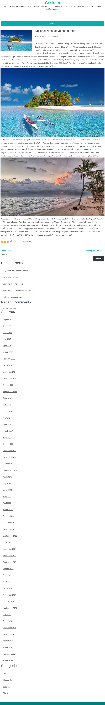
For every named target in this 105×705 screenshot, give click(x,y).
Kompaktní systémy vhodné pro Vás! (18, 290)
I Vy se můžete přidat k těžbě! (15, 271)
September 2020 (10, 608)
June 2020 (7, 621)
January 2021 (8, 588)
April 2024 (7, 424)
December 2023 (9, 451)
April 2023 (7, 503)
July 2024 (7, 405)
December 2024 (9, 372)
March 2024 (8, 431)
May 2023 (7, 496)
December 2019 (9, 628)
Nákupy (6, 686)
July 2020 (7, 614)
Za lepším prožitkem (11, 277)
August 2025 (8, 319)
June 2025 (7, 332)
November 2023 (9, 457)
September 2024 (10, 391)
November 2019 (9, 634)
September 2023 (10, 470)
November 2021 (9, 555)
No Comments (53, 36)
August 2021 (8, 569)
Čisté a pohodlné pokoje (13, 284)
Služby (6, 693)
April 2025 (7, 346)
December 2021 (9, 549)
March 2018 (8, 660)
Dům (5, 673)
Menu (52, 23)
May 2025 (7, 339)
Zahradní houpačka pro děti (91, 250)
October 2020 (8, 601)
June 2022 (7, 542)
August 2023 (8, 477)
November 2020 (9, 595)
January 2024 (8, 444)
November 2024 (9, 378)
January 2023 (8, 516)
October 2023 (8, 464)
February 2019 (9, 654)
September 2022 (10, 536)
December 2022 (9, 523)
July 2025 (7, 326)
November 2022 (9, 529)
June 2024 (7, 411)
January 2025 (8, 365)
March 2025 (8, 352)
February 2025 (9, 359)
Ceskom (52, 2)
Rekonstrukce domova (12, 297)
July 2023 (7, 483)
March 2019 (8, 647)
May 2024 (7, 418)
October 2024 (8, 385)
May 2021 (7, 582)
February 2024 (9, 437)
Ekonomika (7, 680)
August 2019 (8, 641)
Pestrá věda (7, 250)
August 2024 (8, 398)
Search (4, 254)
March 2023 (8, 510)
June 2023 (7, 490)
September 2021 (10, 562)
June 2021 (7, 575)
